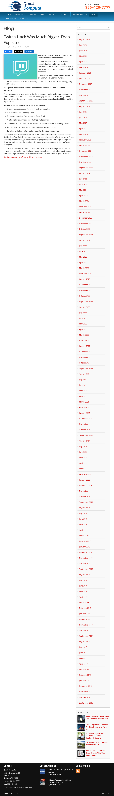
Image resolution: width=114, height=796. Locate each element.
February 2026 (85, 73)
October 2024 (84, 162)
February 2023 (85, 273)
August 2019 (84, 508)
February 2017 (85, 675)
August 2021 (84, 374)
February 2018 (85, 608)
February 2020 (85, 474)
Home (8, 14)
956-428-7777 (97, 7)
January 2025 (84, 145)
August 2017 (84, 641)
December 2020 (85, 418)
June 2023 (83, 251)
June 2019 (83, 519)
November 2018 (86, 558)
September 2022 (86, 301)
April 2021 (83, 396)
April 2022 (83, 329)
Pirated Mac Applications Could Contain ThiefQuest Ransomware (96, 753)
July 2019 (83, 513)
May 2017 (83, 658)
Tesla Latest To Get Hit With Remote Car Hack (97, 743)
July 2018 (83, 580)
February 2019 (85, 541)
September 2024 (86, 167)
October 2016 (84, 697)
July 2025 (83, 112)
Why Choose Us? (47, 14)
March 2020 (84, 469)
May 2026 (83, 56)
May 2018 (83, 591)
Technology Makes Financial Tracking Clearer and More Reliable (97, 727)
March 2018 (84, 602)
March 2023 (84, 268)
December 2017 (85, 619)
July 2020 (83, 446)
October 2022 (84, 296)
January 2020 (84, 480)
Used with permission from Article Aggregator (23, 157)
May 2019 (83, 524)
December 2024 (85, 151)
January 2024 (84, 212)
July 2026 (83, 45)
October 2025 (84, 95)
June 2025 (83, 117)
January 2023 (84, 279)
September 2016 (86, 703)
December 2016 (85, 686)
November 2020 (86, 424)
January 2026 (84, 78)
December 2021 (85, 351)
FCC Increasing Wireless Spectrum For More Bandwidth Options (95, 735)
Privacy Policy (106, 794)
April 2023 (83, 262)
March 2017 (84, 669)
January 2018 (84, 613)
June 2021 (83, 385)
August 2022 (84, 307)
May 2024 (83, 190)
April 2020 (83, 463)
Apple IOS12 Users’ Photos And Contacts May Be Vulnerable (97, 717)
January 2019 (84, 547)
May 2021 (83, 390)
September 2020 (86, 435)
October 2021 (84, 363)
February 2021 (85, 407)
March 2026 (84, 67)
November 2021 (86, 357)
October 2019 (84, 496)
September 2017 (86, 636)
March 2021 (84, 402)
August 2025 (84, 106)
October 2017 (84, 630)
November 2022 (86, 290)
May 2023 (83, 257)
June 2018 (83, 586)
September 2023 (86, 234)
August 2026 (84, 39)
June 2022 (83, 318)
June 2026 (83, 50)
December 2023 (85, 218)
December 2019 (85, 485)
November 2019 (86, 491)
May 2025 (83, 123)
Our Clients (63, 14)
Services (32, 14)
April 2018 (83, 597)
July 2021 (83, 379)
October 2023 (84, 229)
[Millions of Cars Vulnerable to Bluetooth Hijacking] (42, 782)
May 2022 (83, 324)
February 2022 (85, 340)
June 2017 (83, 652)
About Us (24, 19)
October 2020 (84, 429)
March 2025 (84, 134)
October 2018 (84, 563)
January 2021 (84, 413)
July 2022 (83, 312)
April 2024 (83, 195)
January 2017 (84, 680)
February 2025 (85, 140)
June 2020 (83, 452)
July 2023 (83, 246)
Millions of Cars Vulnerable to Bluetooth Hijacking (59, 781)
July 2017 (83, 647)
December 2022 (85, 285)
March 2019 (84, 535)
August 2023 (84, 240)
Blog (93, 14)
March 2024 (84, 201)
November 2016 (86, 692)
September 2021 (86, 368)
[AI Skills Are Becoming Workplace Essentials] (42, 771)
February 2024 (85, 206)
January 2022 (84, 346)
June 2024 (83, 184)
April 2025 (83, 128)
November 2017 (86, 625)
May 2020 (83, 457)
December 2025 (85, 84)
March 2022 (84, 335)
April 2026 (83, 62)
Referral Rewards (80, 14)
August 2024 (84, 173)
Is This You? (20, 14)
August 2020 (84, 441)
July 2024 (83, 179)
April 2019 (83, 530)
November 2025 (86, 89)
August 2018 (84, 574)
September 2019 (86, 502)
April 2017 (83, 664)
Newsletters (11, 19)
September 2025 (86, 101)
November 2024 (86, 156)
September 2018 (86, 569)
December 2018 (85, 552)
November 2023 (86, 223)
